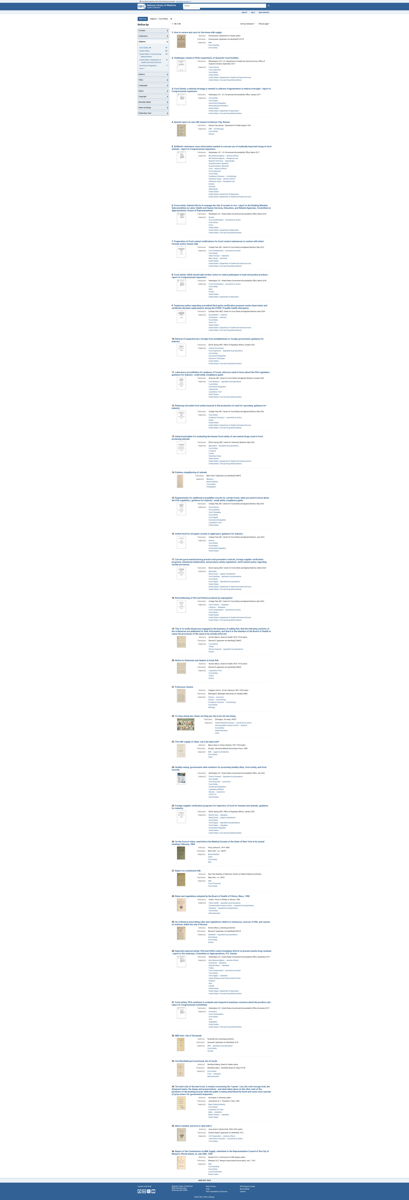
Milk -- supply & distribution (218, 752)
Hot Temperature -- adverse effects (222, 1136)
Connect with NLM (144, 1186)
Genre (141, 91)
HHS (205, 1197)
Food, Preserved (214, 883)
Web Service (264, 13)
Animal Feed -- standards (218, 815)
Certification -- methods (217, 317)
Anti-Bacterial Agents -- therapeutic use (223, 158)
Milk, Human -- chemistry (218, 258)
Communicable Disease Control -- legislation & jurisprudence (231, 906)
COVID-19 (212, 323)
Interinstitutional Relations (218, 106)
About (245, 13)
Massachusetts (214, 913)
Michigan (211, 707)
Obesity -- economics (217, 792)
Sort (247, 24)
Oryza (211, 225)
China (217, 733)
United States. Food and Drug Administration (225, 80)
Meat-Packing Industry (216, 1104)
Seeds (211, 420)
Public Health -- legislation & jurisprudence (224, 903)
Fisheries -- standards (217, 607)
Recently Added (145, 102)
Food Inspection (215, 70)
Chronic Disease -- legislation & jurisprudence (226, 777)
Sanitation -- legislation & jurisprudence (223, 908)
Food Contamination (216, 1014)
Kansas (211, 134)
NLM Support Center (247, 1186)
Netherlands (213, 189)
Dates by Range (145, 108)
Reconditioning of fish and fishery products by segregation (204, 598)
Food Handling (213, 45)
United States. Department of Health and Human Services (230, 77)
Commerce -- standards (217, 963)
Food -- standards (214, 1074)
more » (142, 68)
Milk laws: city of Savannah (188, 1035)
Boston (211, 652)
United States (214, 75)
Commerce (213, 1012)
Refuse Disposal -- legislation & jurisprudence (226, 649)
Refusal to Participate (217, 358)
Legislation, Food (215, 392)
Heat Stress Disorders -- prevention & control (226, 1139)
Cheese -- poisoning (216, 697)
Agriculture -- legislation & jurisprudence (223, 446)
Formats (142, 31)
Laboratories (213, 389)
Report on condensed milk (188, 870)
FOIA (208, 1189)
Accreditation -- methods (218, 315)
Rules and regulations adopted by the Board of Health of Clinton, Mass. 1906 (212, 896)
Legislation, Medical (216, 789)
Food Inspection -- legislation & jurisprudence (226, 351)
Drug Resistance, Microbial (219, 166)
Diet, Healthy (213, 779)
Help (253, 13)
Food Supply (213, 101)
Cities (210, 757)
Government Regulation (217, 103)
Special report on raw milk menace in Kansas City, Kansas (202, 122)
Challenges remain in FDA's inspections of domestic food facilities (206, 58)
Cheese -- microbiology (217, 700)
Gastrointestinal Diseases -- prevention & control (233, 723)
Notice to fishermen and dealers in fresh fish (197, 660)
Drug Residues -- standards (219, 965)
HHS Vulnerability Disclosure (216, 1192)
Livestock (212, 451)
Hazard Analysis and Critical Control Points (225, 978)
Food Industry (214, 67)
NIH (200, 1197)
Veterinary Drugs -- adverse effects (222, 179)
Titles (141, 80)
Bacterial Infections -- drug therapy (222, 161)
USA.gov (211, 1197)
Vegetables (213, 1022)
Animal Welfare (212, 482)
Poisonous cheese (184, 687)
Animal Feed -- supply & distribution (222, 574)
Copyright (142, 97)
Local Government (215, 1172)
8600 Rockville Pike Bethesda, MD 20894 (179, 1189)
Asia (210, 983)
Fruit (210, 1019)
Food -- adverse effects (218, 169)
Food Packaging (215, 512)
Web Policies (211, 1186)
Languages (143, 85)
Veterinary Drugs (215, 456)
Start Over (142, 19)
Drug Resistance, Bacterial (218, 163)
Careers (243, 1192)
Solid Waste (212, 937)
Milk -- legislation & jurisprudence (220, 1046)
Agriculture (213, 571)
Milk (210, 43)
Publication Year (145, 113)
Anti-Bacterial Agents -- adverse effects (224, 156)
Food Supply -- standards (218, 825)
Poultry (211, 292)
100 (263, 24)
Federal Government (216, 348)
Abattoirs (210, 479)
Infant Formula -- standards (219, 256)
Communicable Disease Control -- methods (231, 725)
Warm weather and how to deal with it (193, 1126)
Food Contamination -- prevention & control (225, 220)
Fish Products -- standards (219, 605)
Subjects (142, 42)
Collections (143, 36)
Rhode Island (213, 1174)
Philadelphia (211, 487)
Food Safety (213, 48)
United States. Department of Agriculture (224, 111)
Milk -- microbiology (216, 129)
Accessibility (245, 1189)
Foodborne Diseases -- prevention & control (225, 417)
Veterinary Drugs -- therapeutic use (222, 181)
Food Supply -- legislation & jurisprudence (224, 582)
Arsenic (211, 217)
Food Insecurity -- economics (220, 782)
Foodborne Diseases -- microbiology (222, 176)
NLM (196, 1197)
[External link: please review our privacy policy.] (139, 1191)
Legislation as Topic (215, 1110)
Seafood (212, 981)
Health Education (221, 730)
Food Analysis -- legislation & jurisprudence (225, 382)
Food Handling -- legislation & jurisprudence (225, 576)
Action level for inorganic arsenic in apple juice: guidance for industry (209, 533)
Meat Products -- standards (218, 1115)
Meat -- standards (215, 1112)
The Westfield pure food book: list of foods (196, 1061)
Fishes (211, 647)
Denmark (212, 186)
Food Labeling (214, 510)
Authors (142, 74)
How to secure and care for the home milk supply (198, 32)
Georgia (210, 1051)
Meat (210, 289)
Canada (211, 184)
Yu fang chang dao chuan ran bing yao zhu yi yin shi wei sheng (205, 716)
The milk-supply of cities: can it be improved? (197, 741)
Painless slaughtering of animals (191, 472)
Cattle (210, 857)
